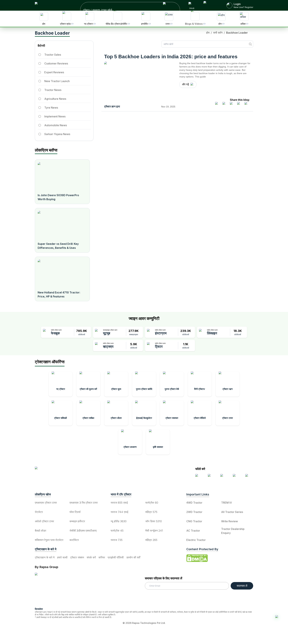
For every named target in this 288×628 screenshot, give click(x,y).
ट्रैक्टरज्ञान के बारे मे (44, 557)
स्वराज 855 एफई (119, 502)
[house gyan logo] (51, 589)
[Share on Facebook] (217, 104)
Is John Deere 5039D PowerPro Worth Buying (58, 197)
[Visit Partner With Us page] (211, 5)
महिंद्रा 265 (151, 540)
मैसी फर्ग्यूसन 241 (154, 530)
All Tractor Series (232, 512)
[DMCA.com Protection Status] (197, 558)
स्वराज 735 (116, 540)
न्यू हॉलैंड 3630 (118, 521)
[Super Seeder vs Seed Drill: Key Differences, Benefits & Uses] (62, 225)
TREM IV (226, 502)
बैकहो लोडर (40, 530)
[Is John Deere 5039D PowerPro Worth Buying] (62, 176)
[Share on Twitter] (232, 104)
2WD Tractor (194, 512)
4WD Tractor (194, 502)
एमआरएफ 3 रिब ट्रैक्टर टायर (84, 502)
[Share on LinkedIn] (225, 104)
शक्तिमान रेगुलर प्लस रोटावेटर (49, 540)
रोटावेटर (39, 512)
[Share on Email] (247, 104)
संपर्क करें (91, 557)
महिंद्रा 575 (151, 512)
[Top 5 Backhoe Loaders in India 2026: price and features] (139, 82)
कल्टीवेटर (74, 540)
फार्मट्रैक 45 (117, 530)
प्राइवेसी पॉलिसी (116, 557)
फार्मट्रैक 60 (151, 502)
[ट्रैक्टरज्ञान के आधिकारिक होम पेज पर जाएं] (64, 471)
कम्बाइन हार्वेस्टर (77, 521)
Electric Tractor (196, 540)
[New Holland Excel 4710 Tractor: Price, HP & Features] (62, 273)
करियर (101, 557)
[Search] (250, 44)
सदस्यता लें (242, 585)
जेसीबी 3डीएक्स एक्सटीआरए (83, 530)
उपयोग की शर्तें (133, 557)
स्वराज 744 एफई (119, 512)
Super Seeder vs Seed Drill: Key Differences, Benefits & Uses (58, 245)
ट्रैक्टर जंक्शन (77, 557)
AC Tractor (193, 530)
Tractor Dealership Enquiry (232, 531)
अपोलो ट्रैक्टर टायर (44, 521)
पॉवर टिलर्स (75, 512)
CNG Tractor (194, 521)
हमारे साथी (62, 557)
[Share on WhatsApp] (239, 104)
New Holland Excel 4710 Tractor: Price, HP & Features (59, 294)
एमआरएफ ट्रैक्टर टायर (46, 502)
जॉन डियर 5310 (153, 521)
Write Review (229, 521)
